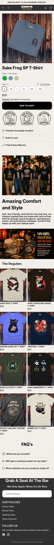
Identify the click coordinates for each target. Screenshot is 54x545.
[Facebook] (3, 534)
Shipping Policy (8, 515)
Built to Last (12, 138)
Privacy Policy (8, 506)
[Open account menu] (45, 8)
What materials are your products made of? (27, 468)
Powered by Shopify (36, 542)
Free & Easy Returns (16, 145)
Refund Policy (8, 510)
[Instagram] (8, 534)
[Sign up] (48, 493)
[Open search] (9, 8)
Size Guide (45, 84)
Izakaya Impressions (22, 542)
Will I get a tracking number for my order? (26, 461)
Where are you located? (18, 454)
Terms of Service (9, 519)
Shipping (6, 99)
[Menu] (3, 8)
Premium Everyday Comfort (19, 130)
